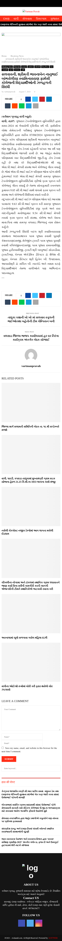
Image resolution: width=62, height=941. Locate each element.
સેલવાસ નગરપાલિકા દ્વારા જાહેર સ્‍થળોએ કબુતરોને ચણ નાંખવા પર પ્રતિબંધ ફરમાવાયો (30, 820)
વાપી (16, 18)
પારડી (11, 70)
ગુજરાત (54, 18)
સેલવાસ (27, 18)
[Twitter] (31, 4)
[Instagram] (34, 4)
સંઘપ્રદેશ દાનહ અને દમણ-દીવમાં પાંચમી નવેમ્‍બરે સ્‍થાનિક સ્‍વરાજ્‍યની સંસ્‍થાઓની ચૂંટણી (28, 830)
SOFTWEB (53, 938)
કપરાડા (24, 67)
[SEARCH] (57, 768)
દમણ (6, 18)
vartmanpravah (9, 91)
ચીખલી (37, 67)
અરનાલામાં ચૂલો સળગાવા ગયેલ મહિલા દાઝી (24, 637)
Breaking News (7, 67)
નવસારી (4, 70)
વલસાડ (17, 70)
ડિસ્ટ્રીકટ (45, 67)
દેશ (51, 67)
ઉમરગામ (41, 18)
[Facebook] (28, 4)
